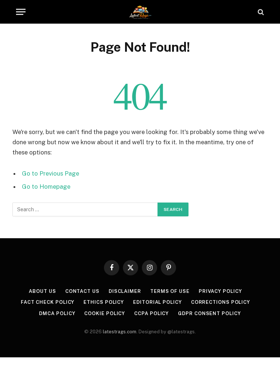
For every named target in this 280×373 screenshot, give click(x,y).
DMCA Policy (57, 313)
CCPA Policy (151, 313)
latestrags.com (119, 331)
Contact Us (82, 291)
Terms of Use (170, 291)
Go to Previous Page (50, 173)
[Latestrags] (140, 12)
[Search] (260, 12)
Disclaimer (125, 291)
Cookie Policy (104, 313)
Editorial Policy (157, 302)
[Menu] (21, 12)
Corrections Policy (220, 302)
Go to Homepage (46, 186)
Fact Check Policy (47, 302)
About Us (42, 291)
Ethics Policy (103, 302)
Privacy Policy (220, 291)
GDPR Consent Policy (209, 313)
